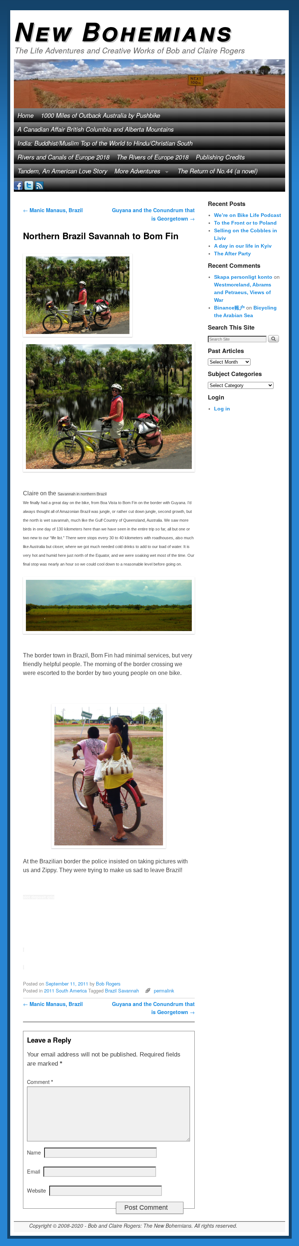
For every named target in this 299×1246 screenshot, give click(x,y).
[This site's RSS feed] (39, 184)
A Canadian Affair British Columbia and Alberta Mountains (96, 129)
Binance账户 (229, 308)
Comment (40, 1081)
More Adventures (135, 172)
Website (36, 1190)
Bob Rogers (108, 983)
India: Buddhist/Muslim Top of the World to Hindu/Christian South (105, 143)
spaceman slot (37, 573)
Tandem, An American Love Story (62, 170)
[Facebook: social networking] (18, 184)
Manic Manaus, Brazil (53, 210)
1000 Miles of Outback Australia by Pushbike (100, 115)
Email (33, 1171)
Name (34, 1152)
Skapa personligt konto (243, 277)
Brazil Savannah (122, 990)
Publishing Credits (220, 157)
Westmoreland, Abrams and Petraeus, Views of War (242, 292)
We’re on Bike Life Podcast (247, 215)
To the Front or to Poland (245, 223)
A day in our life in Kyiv (243, 246)
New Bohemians (123, 30)
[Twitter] (28, 184)
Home (26, 115)
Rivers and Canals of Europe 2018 (63, 157)
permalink (164, 990)
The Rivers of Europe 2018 (153, 157)
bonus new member (50, 914)
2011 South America (65, 990)
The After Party (232, 253)
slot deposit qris (38, 897)
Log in (222, 409)
